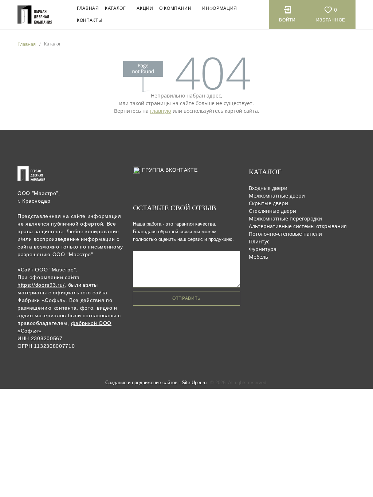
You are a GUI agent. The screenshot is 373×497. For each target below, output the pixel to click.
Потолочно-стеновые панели (285, 233)
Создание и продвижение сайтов (141, 382)
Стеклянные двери (272, 210)
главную (160, 110)
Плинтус (259, 241)
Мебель (258, 256)
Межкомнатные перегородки (285, 218)
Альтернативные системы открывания (298, 226)
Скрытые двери (268, 203)
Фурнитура (262, 249)
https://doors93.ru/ (40, 285)
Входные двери (268, 187)
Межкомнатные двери (277, 195)
